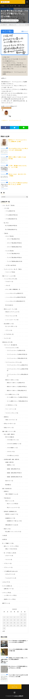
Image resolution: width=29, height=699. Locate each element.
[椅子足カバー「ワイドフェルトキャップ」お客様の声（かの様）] (4, 142)
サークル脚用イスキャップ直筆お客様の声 (16, 401)
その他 (3, 535)
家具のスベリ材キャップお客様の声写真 (16, 386)
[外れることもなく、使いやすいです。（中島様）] (4, 176)
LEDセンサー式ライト (9, 423)
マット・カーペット (9, 409)
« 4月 (3, 631)
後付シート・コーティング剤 (10, 546)
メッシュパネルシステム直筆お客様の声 (14, 301)
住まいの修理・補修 (8, 434)
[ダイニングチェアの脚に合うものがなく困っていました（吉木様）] (4, 185)
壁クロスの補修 (8, 437)
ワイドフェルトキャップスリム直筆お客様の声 (17, 374)
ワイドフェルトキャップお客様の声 (15, 350)
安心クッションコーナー (12, 507)
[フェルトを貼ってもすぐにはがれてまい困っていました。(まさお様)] (4, 677)
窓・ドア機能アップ (6, 543)
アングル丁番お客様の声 (12, 253)
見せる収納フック (8, 323)
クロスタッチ (10, 451)
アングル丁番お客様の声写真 (13, 257)
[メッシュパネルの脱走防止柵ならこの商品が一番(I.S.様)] (4, 652)
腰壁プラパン (5, 603)
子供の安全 (6, 498)
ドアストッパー (7, 567)
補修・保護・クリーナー (7, 431)
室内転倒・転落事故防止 (9, 511)
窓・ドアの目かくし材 (9, 552)
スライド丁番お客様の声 (12, 239)
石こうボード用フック (10, 326)
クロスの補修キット (11, 447)
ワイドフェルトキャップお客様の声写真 (16, 354)
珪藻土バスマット (8, 427)
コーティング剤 (5, 592)
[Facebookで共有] (5, 127)
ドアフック (7, 330)
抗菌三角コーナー (8, 588)
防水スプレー (8, 480)
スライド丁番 (8, 236)
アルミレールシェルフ (10, 315)
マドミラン (7, 559)
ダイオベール (8, 555)
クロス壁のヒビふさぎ (12, 455)
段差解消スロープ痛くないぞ (13, 520)
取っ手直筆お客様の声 (10, 229)
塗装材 (5, 416)
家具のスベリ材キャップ (10, 379)
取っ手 (5, 222)
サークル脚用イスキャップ (11, 394)
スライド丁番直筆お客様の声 (13, 246)
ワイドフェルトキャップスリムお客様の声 (16, 365)
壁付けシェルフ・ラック (9, 309)
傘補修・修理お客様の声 (12, 469)
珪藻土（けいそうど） (10, 419)
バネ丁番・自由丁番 (9, 265)
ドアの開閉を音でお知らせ (10, 571)
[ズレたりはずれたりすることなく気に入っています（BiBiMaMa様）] (4, 151)
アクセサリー (8, 281)
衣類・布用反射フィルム (10, 494)
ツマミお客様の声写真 (10, 215)
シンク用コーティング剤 (9, 595)
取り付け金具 (8, 305)
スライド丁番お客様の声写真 (13, 243)
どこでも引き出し (8, 334)
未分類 (3, 539)
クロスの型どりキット (12, 439)
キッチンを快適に (6, 585)
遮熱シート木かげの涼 (10, 548)
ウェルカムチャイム (9, 578)
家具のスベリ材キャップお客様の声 (15, 382)
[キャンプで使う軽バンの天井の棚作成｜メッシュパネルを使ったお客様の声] (4, 643)
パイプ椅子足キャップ (10, 405)
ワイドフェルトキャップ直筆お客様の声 (16, 358)
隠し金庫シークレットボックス (12, 531)
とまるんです (5, 582)
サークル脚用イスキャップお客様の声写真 (16, 397)
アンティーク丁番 (9, 272)
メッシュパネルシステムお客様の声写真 (14, 297)
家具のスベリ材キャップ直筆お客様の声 (16, 390)
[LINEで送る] (23, 127)
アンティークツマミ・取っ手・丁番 (12, 269)
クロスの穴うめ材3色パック (13, 443)
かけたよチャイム (9, 574)
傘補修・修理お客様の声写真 (13, 472)
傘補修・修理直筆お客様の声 (13, 476)
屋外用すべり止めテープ (10, 514)
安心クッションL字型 (12, 503)
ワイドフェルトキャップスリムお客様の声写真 (17, 369)
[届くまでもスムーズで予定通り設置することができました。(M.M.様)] (4, 669)
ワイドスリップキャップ (10, 413)
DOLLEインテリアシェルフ (11, 311)
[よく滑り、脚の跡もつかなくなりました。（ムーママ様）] (4, 168)
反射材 (5, 491)
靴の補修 (7, 484)
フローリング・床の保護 (9, 345)
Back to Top (14, 687)
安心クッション (8, 500)
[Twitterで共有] (14, 127)
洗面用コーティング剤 (9, 599)
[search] (27, 197)
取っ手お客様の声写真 (10, 225)
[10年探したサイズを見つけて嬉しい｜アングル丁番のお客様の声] (4, 660)
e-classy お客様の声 (18, 696)
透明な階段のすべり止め (10, 524)
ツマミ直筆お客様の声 (10, 218)
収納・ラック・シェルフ (23, 5)
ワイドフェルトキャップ (10, 347)
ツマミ (5, 208)
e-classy (2, 5)
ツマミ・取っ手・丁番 (11, 5)
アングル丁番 (8, 250)
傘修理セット (10, 465)
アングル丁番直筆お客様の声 (13, 261)
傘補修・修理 (8, 462)
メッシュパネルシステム (9, 278)
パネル (6, 285)
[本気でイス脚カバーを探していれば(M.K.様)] (4, 159)
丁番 (5, 233)
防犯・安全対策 (5, 488)
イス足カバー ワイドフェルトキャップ (11, 120)
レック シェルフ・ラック (11, 319)
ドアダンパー (7, 563)
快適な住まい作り (13, 20)
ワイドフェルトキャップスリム (12, 362)
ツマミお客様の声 (9, 211)
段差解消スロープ (9, 518)
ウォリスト (6, 338)
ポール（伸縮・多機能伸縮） (11, 289)
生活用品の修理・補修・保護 (10, 459)
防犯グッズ (6, 528)
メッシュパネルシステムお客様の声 (13, 293)
